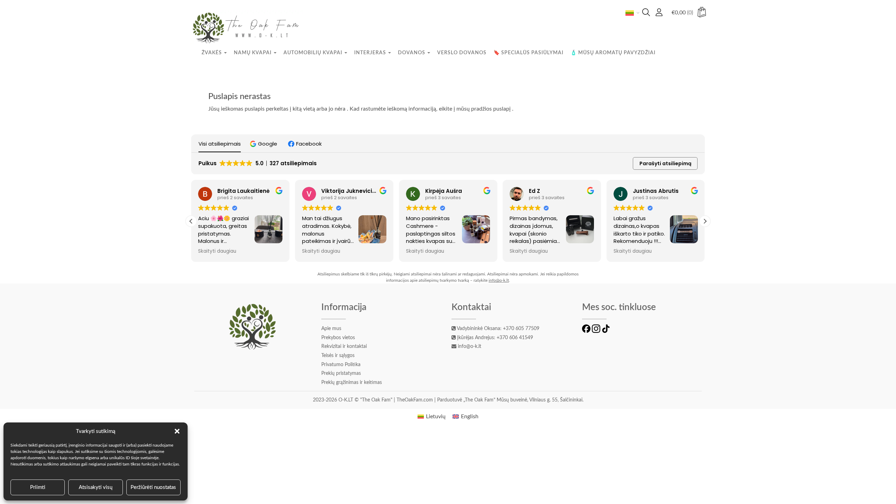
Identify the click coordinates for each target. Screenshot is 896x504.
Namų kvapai (253, 52)
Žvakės (212, 52)
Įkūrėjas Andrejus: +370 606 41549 (494, 337)
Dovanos (412, 52)
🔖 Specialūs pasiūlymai (528, 52)
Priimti (37, 487)
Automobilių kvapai (314, 52)
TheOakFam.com (415, 400)
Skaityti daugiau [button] (217, 251)
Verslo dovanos (461, 52)
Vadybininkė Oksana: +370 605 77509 (497, 328)
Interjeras (370, 52)
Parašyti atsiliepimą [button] (665, 163)
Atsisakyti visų (95, 487)
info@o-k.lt (499, 280)
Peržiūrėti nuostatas (153, 487)
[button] (177, 431)
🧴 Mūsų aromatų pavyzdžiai (613, 52)
